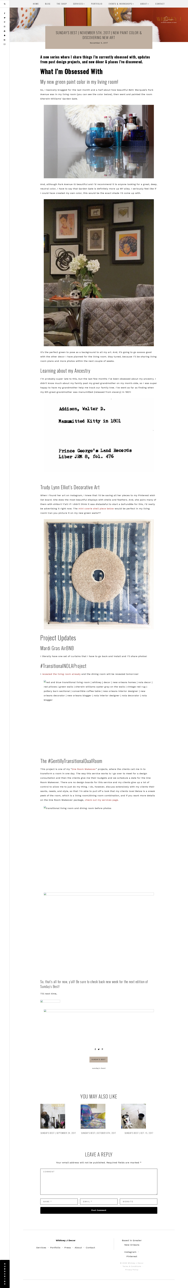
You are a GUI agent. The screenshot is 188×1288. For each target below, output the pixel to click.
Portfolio (55, 1247)
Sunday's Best (99, 1059)
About (78, 1247)
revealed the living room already (61, 674)
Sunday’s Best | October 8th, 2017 (98, 1132)
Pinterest (131, 1256)
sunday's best (99, 1068)
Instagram (130, 1252)
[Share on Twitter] (99, 1049)
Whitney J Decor (168, 20)
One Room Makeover (84, 769)
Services (41, 1247)
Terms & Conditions (132, 1266)
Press (67, 1247)
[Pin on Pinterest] (102, 1049)
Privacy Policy (131, 1270)
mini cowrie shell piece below (96, 508)
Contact (90, 1247)
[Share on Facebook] (95, 1049)
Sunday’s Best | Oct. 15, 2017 (139, 1132)
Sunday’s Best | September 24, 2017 (58, 1132)
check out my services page (101, 800)
